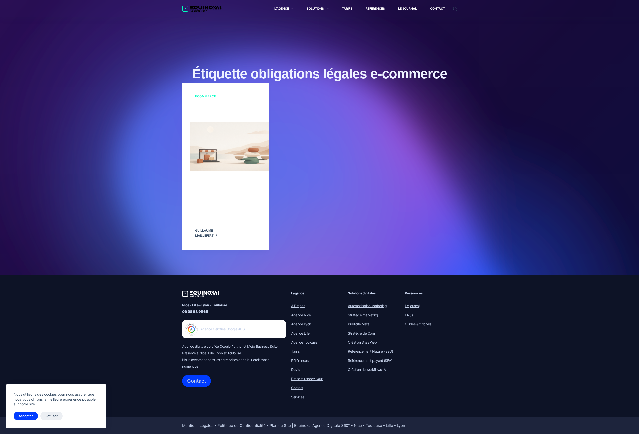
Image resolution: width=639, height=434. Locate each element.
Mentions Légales (197, 425)
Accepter (26, 416)
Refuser (51, 416)
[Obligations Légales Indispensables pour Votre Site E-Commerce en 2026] (233, 146)
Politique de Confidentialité (241, 425)
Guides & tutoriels (418, 324)
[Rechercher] (455, 9)
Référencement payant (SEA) (370, 360)
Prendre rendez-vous (307, 379)
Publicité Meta (358, 324)
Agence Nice (301, 315)
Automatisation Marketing (367, 306)
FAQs (409, 315)
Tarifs (347, 8)
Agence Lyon (301, 324)
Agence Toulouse (304, 342)
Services (297, 397)
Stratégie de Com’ (361, 333)
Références (375, 8)
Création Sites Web (362, 342)
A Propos (298, 306)
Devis (295, 369)
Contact (437, 8)
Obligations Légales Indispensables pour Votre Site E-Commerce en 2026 (224, 110)
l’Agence (281, 8)
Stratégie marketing (363, 315)
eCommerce (205, 96)
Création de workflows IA (367, 369)
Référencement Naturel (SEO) (370, 351)
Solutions (315, 8)
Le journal (407, 8)
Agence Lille (300, 333)
